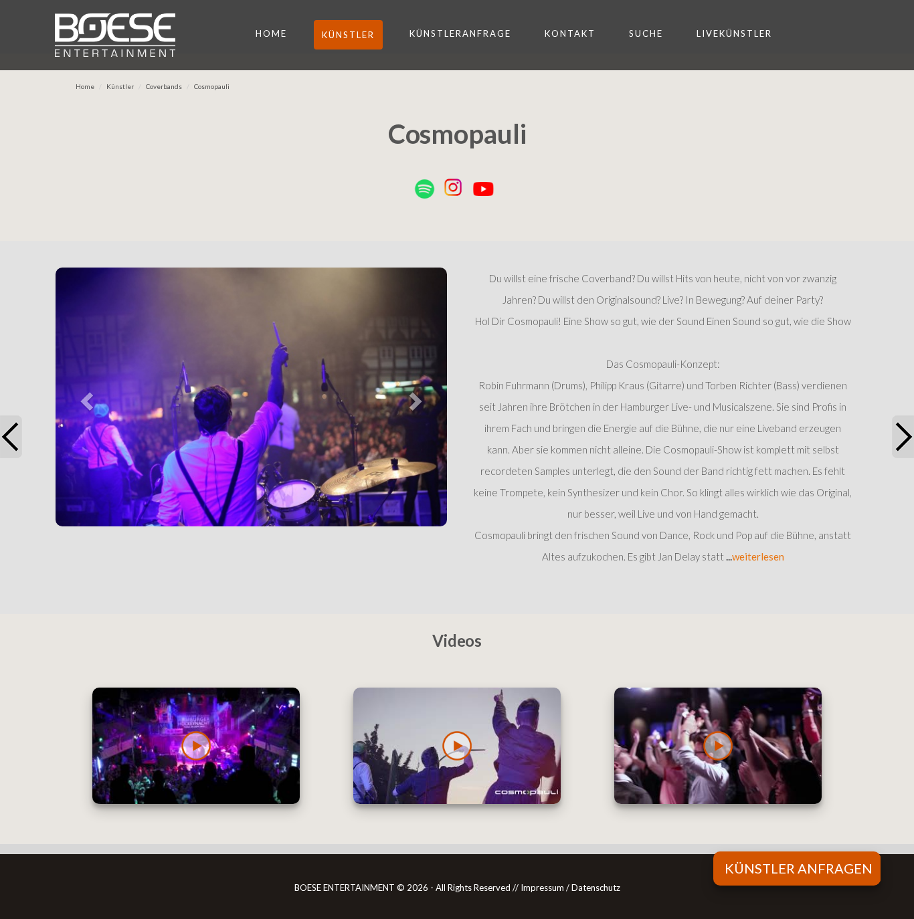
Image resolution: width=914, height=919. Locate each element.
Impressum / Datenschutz (570, 887)
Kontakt (570, 33)
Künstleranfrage (460, 33)
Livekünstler (734, 33)
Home (271, 33)
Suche (646, 33)
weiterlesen (758, 556)
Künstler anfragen (799, 868)
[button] (85, 397)
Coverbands (164, 86)
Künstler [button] (348, 34)
